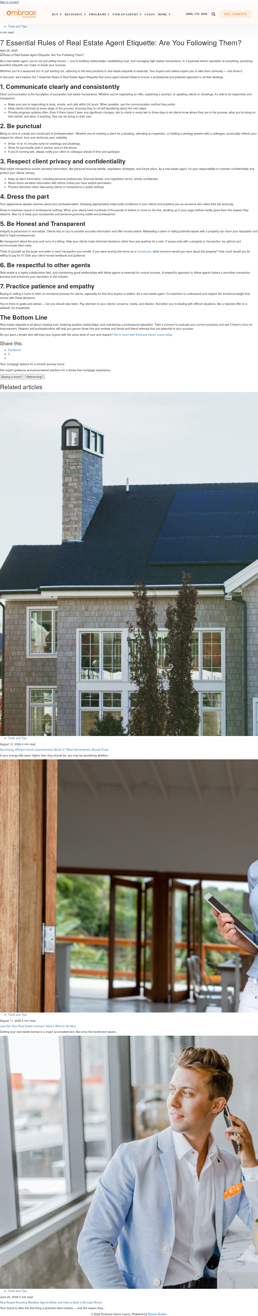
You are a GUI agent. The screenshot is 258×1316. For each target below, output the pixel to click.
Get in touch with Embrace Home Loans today (143, 335)
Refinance (74, 14)
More (162, 14)
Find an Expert (125, 14)
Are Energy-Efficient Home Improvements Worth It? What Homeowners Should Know (54, 749)
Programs (97, 14)
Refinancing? (34, 377)
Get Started (235, 14)
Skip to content (9, 2)
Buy (55, 14)
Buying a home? (12, 377)
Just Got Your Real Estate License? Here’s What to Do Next (38, 1026)
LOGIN (150, 14)
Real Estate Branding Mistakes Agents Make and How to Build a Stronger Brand (51, 1302)
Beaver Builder (157, 1314)
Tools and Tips (17, 26)
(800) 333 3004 (197, 14)
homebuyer (144, 251)
